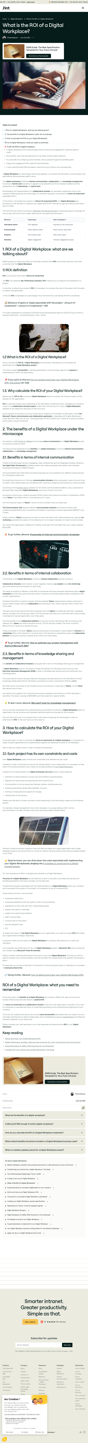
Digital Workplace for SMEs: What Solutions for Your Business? (29, 1046)
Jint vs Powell (80, 1368)
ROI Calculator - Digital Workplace (44, 1382)
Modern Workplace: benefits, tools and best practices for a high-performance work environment (42, 1042)
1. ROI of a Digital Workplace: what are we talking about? (27, 130)
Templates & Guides (43, 1373)
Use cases (42, 1387)
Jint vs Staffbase (78, 1405)
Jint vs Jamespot (78, 1378)
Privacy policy (25, 1384)
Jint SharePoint (8, 1368)
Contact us (24, 1375)
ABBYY (74, 681)
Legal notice (25, 1381)
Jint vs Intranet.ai (78, 1386)
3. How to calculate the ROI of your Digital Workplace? (26, 138)
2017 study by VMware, (23, 441)
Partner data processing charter (25, 1389)
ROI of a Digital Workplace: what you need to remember (27, 142)
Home (5, 19)
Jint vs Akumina (78, 1391)
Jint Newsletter (6, 1383)
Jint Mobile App (6, 1378)
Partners (41, 1390)
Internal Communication (62, 1378)
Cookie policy (25, 1378)
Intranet (59, 1368)
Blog (40, 1368)
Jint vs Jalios (79, 1382)
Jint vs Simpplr (80, 1409)
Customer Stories (42, 1394)
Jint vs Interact (80, 1395)
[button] (82, 7)
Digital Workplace (17, 19)
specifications (68, 1017)
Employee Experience (60, 1383)
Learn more (19, 2)
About (23, 1368)
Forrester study (22, 488)
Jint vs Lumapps (78, 1373)
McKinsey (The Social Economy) (45, 211)
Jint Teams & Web (7, 1373)
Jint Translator (7, 1387)
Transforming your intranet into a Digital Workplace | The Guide (29, 1050)
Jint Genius (6, 1390)
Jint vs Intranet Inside (80, 1400)
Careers (23, 1372)
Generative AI (61, 1387)
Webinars (42, 1377)
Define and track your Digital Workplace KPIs (22, 1038)
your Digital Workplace (63, 767)
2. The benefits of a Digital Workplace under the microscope (28, 134)
